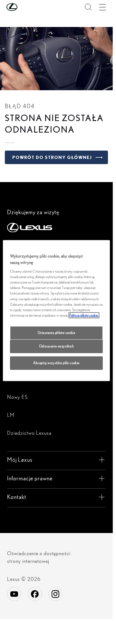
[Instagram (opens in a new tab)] (55, 594)
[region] (56, 310)
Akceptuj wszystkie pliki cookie (56, 362)
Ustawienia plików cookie (56, 332)
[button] (24, 7)
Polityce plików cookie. (84, 315)
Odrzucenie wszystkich (56, 346)
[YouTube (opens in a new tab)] (14, 594)
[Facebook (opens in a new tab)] (35, 594)
